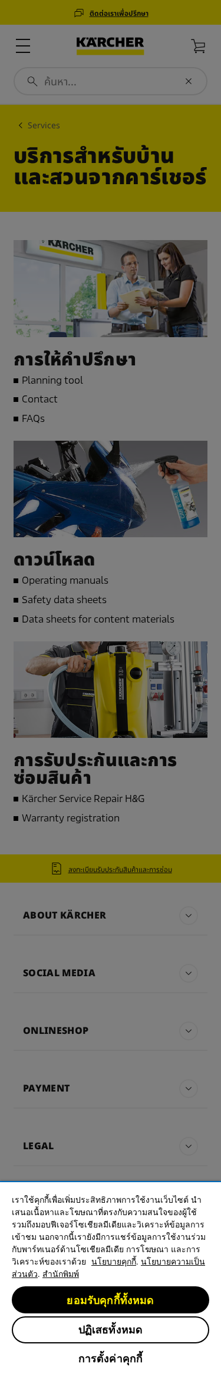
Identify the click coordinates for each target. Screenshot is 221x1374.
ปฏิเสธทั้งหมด (110, 1329)
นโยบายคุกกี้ (113, 1261)
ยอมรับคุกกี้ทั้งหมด (110, 1300)
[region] (110, 1277)
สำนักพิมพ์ (60, 1274)
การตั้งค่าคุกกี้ (110, 1358)
